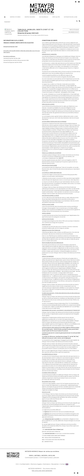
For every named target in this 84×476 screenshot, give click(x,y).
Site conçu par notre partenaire (42, 470)
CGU (17, 464)
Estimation (46, 464)
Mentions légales (36, 464)
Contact (62, 464)
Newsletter (55, 464)
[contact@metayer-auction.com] (75, 2)
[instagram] (79, 2)
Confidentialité (24, 464)
